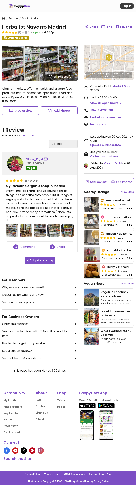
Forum (8, 419)
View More (127, 192)
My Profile (10, 400)
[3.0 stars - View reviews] (108, 237)
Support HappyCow (100, 474)
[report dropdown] (73, 158)
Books (61, 406)
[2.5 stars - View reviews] (108, 204)
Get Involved (12, 432)
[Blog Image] (91, 297)
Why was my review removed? (23, 287)
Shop (61, 392)
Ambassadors (13, 406)
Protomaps (103, 73)
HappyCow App (93, 392)
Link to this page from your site (23, 343)
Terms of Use (51, 474)
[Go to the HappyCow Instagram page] (41, 450)
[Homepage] (19, 6)
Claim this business (15, 324)
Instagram (98, 124)
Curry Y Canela (118, 267)
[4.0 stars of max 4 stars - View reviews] (109, 271)
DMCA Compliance (74, 474)
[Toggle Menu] (4, 6)
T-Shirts (62, 400)
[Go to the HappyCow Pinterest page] (32, 450)
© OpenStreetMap (119, 73)
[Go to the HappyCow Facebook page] (7, 450)
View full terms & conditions (21, 358)
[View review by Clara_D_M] (15, 163)
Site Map (41, 419)
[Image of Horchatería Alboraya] (91, 221)
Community (14, 392)
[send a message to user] (46, 159)
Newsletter (11, 426)
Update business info (105, 145)
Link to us (42, 412)
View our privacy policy (18, 302)
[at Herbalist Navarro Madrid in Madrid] (12, 230)
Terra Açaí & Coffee (120, 200)
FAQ (38, 400)
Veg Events (11, 413)
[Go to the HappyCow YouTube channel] (15, 450)
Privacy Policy (32, 474)
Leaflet (92, 73)
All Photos (63, 77)
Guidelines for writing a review (23, 295)
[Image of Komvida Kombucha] (92, 254)
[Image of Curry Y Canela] (92, 271)
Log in (127, 6)
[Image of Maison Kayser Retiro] (91, 237)
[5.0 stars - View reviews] (10, 32)
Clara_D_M (27, 135)
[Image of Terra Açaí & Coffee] (91, 204)
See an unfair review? (17, 351)
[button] (109, 58)
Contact (41, 406)
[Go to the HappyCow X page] (24, 450)
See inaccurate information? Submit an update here (34, 333)
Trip (109, 27)
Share (94, 27)
